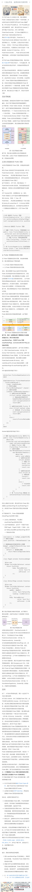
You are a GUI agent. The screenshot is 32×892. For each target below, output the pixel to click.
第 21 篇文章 (5, 63)
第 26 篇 (7, 37)
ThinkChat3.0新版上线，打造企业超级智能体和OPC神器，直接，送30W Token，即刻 (22, 886)
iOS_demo (5, 842)
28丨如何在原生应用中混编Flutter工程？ (17, 875)
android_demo (20, 840)
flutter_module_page (9, 840)
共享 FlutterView (18, 791)
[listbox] (29, 2)
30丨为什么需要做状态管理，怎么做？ (19, 877)
